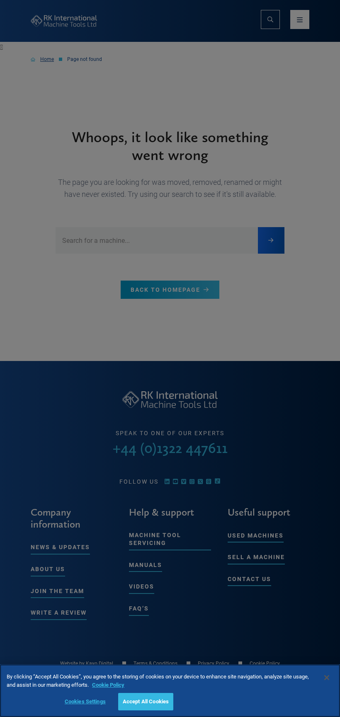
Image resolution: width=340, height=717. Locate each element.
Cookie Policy (108, 684)
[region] (170, 690)
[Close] (327, 678)
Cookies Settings (85, 701)
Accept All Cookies (146, 701)
